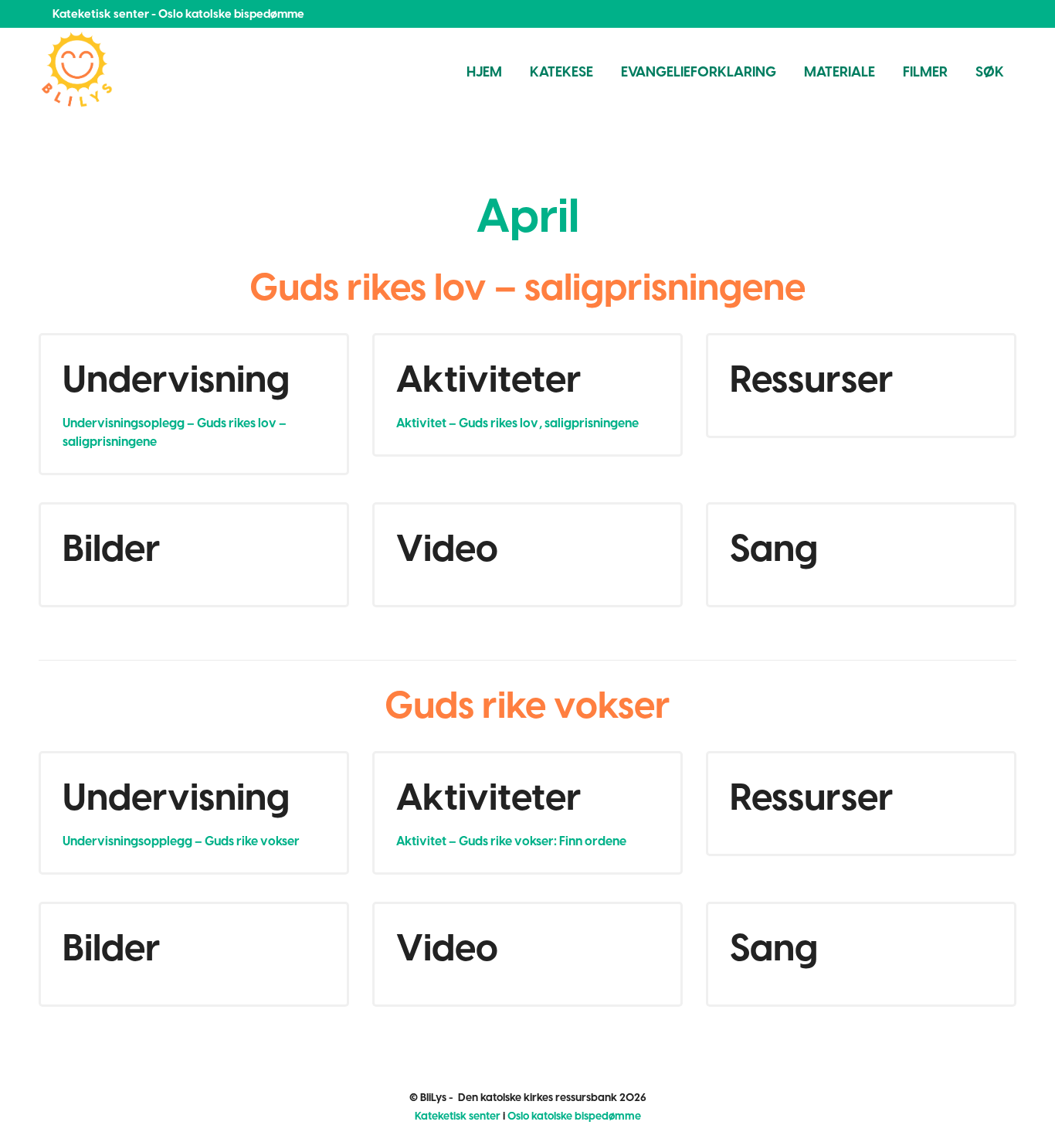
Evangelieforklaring (698, 71)
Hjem (484, 71)
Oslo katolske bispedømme (574, 1116)
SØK (989, 71)
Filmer (925, 71)
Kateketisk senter (457, 1116)
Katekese (561, 71)
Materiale (839, 71)
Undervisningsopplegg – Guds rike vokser (181, 841)
